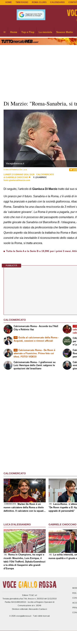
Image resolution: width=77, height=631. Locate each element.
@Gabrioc (41, 177)
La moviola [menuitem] (45, 32)
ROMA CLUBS (39, 2)
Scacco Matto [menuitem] (64, 32)
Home (8, 2)
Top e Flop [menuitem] (27, 32)
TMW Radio (22, 2)
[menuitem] (4, 32)
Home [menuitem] (13, 32)
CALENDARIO (57, 2)
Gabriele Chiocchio (17, 177)
